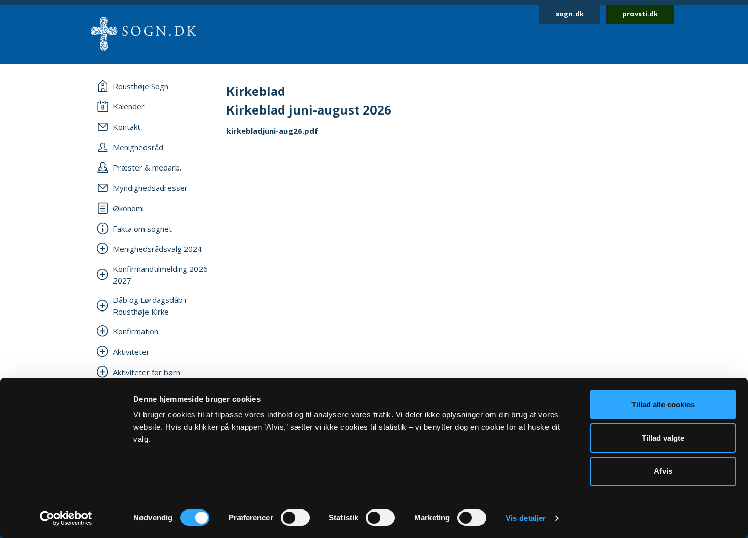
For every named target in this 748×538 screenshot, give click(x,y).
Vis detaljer (526, 518)
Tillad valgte (663, 438)
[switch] (295, 517)
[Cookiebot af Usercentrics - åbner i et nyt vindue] (65, 518)
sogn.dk (570, 13)
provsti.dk (640, 13)
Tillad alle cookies (663, 404)
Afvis (663, 471)
